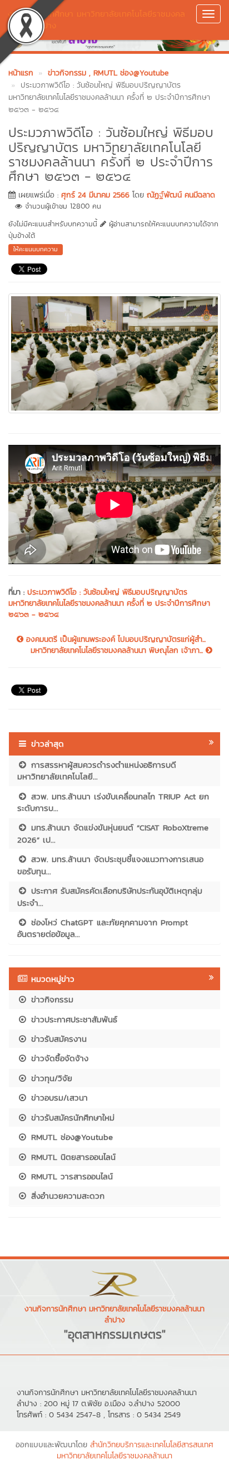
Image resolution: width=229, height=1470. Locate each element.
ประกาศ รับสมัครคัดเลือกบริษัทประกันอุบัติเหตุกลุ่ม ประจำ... (109, 896)
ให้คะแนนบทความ (35, 249)
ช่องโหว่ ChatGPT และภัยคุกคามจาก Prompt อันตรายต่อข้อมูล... (102, 928)
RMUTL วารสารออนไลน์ (70, 1176)
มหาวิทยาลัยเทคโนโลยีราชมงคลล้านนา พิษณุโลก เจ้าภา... (118, 650)
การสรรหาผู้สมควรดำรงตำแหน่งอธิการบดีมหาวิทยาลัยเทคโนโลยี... (96, 770)
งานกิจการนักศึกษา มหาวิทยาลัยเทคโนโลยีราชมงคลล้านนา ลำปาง (96, 19)
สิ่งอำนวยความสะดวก (66, 1195)
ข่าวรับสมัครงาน (57, 1038)
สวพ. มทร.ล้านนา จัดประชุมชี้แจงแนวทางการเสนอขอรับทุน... (110, 865)
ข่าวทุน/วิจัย (50, 1078)
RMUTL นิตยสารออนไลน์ (72, 1156)
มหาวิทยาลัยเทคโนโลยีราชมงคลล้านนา (114, 1456)
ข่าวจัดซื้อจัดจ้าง (58, 1058)
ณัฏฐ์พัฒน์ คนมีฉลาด (181, 195)
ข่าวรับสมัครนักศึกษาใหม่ (71, 1117)
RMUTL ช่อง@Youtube (70, 1137)
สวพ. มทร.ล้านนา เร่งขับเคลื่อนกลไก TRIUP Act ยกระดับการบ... (113, 802)
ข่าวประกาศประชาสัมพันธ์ (72, 1019)
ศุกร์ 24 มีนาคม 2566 (95, 195)
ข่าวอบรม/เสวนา (58, 1097)
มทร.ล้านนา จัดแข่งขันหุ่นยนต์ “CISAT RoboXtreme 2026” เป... (112, 833)
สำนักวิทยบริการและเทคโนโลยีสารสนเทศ (151, 1445)
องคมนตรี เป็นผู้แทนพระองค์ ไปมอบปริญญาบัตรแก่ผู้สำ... (114, 639)
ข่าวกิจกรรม (50, 999)
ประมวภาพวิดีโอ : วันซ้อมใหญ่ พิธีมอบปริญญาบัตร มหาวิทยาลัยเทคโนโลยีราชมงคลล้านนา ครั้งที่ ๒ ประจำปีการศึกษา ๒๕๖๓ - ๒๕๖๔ (109, 603)
